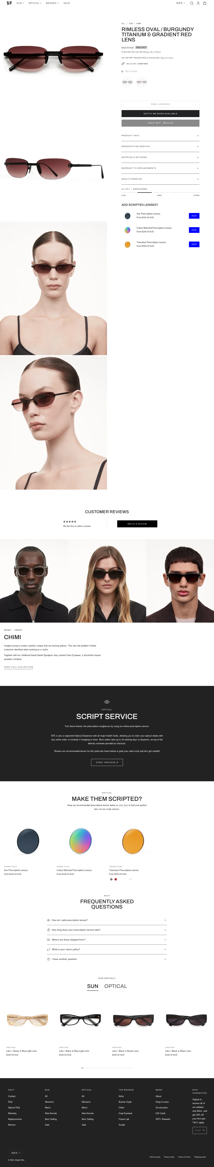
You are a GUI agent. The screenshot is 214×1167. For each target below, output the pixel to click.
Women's (49, 1102)
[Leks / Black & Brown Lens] (133, 1020)
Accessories (162, 1107)
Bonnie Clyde (125, 1102)
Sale (47, 1125)
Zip (151, 52)
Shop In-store (162, 1102)
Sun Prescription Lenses (148, 214)
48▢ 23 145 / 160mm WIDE (137, 64)
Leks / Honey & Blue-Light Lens (21, 1051)
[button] (192, 3)
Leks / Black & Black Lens (178, 1051)
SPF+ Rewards (163, 1119)
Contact (12, 1096)
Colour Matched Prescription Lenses (154, 228)
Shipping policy (200, 1157)
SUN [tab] (92, 986)
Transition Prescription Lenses (151, 242)
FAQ (10, 1102)
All (46, 1096)
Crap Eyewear (125, 1113)
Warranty (12, 1113)
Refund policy (155, 1157)
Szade (122, 1125)
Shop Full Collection (18, 667)
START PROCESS (106, 762)
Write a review (137, 524)
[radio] (128, 81)
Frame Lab (124, 1119)
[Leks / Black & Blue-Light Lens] (80, 1020)
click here (123, 805)
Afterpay (146, 52)
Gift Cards (161, 1113)
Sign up (163, 58)
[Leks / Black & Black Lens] (186, 1020)
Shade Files (19, 1160)
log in (171, 58)
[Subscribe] (203, 1130)
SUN (131, 23)
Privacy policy (169, 1157)
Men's (48, 1107)
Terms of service (184, 1157)
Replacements (15, 1119)
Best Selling (51, 1119)
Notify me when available (160, 114)
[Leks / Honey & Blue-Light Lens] (27, 1020)
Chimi (121, 1107)
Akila (121, 1096)
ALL (123, 23)
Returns (12, 1125)
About (158, 1096)
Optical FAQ (14, 1107)
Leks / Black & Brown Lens (125, 1051)
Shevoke (11, 1047)
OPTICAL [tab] (115, 986)
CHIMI (138, 23)
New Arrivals (51, 1113)
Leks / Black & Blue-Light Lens (74, 1051)
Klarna (158, 52)
